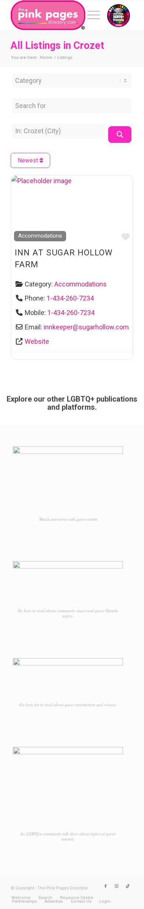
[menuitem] (90, 15)
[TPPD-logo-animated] (60, 15)
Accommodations (40, 235)
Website (37, 341)
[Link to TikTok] (127, 886)
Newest (29, 160)
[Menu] (90, 15)
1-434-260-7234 (70, 298)
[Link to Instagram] (116, 886)
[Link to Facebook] (105, 886)
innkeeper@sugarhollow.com (86, 327)
